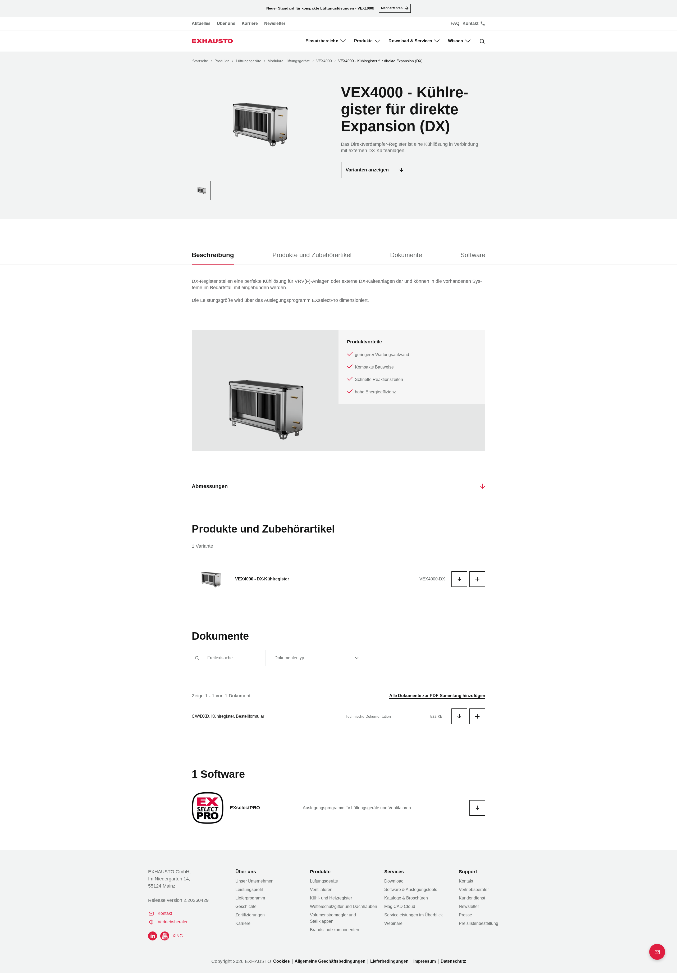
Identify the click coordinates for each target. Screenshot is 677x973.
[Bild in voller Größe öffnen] (258, 123)
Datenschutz (453, 961)
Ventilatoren (321, 889)
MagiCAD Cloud (399, 906)
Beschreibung (213, 254)
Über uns (226, 23)
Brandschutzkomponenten (334, 929)
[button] (186, 486)
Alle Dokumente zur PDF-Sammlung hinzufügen (437, 695)
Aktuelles (201, 23)
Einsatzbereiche (321, 41)
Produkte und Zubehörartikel (311, 254)
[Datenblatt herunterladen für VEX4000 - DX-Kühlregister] (459, 579)
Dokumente (406, 254)
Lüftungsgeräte (248, 61)
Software (472, 254)
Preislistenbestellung (478, 923)
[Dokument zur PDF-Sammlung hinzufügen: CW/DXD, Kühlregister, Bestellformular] (477, 716)
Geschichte (246, 906)
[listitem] (201, 190)
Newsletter (274, 23)
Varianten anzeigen (367, 169)
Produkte (363, 41)
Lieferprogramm (250, 898)
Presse (465, 915)
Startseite (200, 61)
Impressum (424, 961)
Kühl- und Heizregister (331, 898)
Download (394, 881)
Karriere (250, 23)
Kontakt (165, 913)
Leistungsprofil (249, 889)
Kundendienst (472, 898)
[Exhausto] (212, 41)
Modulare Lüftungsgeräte (289, 61)
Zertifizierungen (250, 915)
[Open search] (477, 41)
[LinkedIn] (152, 935)
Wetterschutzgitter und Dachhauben (343, 906)
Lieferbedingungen (389, 961)
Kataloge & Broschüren (406, 898)
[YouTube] (164, 935)
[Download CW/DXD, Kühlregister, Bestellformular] (459, 716)
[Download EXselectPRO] (477, 808)
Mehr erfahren (391, 8)
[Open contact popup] (657, 952)
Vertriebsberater (172, 922)
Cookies (281, 961)
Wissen (455, 41)
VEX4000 (324, 61)
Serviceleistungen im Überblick (413, 915)
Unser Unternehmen (254, 881)
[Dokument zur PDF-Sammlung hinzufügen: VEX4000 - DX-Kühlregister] (477, 579)
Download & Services (410, 41)
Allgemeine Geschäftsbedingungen (330, 961)
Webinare (393, 923)
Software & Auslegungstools (410, 889)
